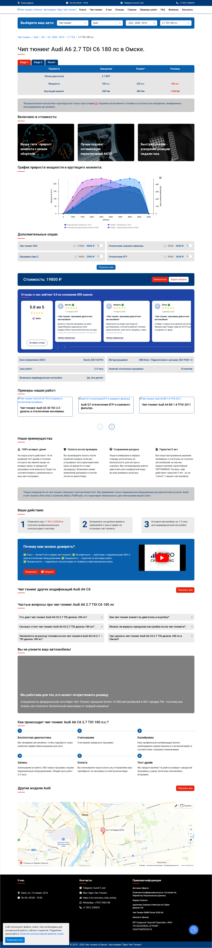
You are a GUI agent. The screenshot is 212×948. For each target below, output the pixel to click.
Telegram (49, 571)
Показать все (106, 267)
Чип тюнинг (96, 9)
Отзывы (119, 9)
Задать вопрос (179, 279)
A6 (43, 37)
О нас (109, 9)
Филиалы (173, 9)
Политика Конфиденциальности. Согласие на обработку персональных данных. (154, 894)
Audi (36, 37)
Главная (132, 9)
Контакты (187, 9)
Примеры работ (148, 9)
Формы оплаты (140, 900)
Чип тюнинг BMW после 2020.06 (148, 912)
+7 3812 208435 (52, 521)
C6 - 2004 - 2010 (56, 37)
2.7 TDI (71, 37)
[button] (112, 427)
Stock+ (52, 62)
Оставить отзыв (37, 343)
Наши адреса (27, 3)
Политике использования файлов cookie (41, 933)
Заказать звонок (141, 917)
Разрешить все (15, 940)
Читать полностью (66, 338)
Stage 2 (38, 62)
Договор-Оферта (141, 888)
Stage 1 (24, 62)
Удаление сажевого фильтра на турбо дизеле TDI (151, 906)
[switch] (100, 245)
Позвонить (31, 571)
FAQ (163, 9)
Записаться (160, 279)
